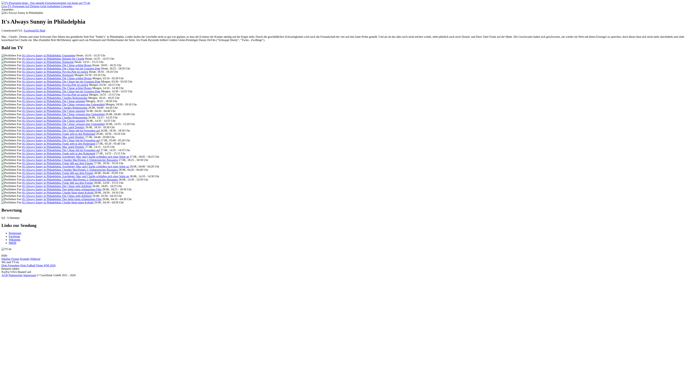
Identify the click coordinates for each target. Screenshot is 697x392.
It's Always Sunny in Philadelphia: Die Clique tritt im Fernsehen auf (61, 130)
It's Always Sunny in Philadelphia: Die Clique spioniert (53, 101)
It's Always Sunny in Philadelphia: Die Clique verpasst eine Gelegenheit (63, 104)
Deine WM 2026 (46, 265)
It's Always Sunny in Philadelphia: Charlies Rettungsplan (54, 97)
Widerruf (35, 258)
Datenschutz (16, 275)
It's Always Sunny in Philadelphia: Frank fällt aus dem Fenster (57, 163)
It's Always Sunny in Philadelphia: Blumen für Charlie (53, 58)
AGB (4, 275)
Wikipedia (14, 239)
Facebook (29, 30)
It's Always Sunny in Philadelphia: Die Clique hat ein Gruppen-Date (61, 68)
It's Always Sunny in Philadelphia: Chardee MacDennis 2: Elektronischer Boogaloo (70, 160)
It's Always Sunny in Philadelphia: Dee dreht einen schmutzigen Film (61, 189)
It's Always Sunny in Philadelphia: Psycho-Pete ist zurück (55, 71)
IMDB (12, 242)
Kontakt (24, 258)
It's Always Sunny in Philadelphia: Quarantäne (49, 55)
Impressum (29, 275)
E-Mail (41, 30)
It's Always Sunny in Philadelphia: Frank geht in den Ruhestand (58, 133)
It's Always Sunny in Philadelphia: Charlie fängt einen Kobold (57, 192)
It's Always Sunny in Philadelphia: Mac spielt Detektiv (53, 127)
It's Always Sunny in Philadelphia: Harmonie (48, 62)
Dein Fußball (27, 265)
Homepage (15, 233)
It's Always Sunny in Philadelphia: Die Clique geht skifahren (57, 186)
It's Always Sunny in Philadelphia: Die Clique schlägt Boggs (57, 65)
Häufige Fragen (10, 258)
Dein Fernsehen (10, 265)
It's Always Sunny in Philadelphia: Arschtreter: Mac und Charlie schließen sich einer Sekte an (75, 156)
